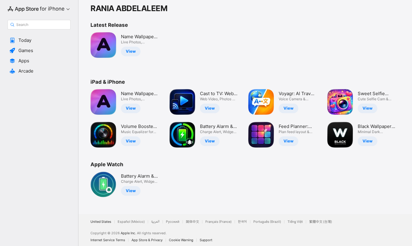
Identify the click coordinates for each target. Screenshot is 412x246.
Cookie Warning (181, 240)
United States (100, 221)
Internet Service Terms (107, 240)
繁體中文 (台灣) (320, 221)
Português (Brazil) (267, 221)
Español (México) (131, 221)
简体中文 (192, 221)
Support (206, 240)
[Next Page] (406, 118)
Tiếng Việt (295, 221)
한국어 (242, 221)
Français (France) (218, 221)
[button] (39, 40)
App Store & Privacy (147, 240)
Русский (172, 221)
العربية (155, 221)
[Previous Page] (84, 118)
